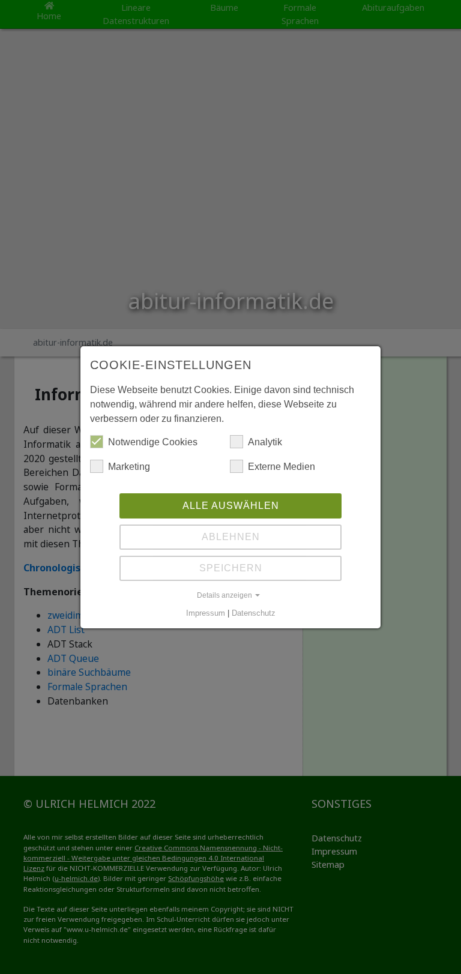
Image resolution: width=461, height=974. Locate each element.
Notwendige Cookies (152, 442)
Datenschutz (254, 613)
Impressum (205, 613)
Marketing (129, 466)
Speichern (230, 568)
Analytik (265, 442)
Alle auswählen (230, 506)
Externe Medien (281, 466)
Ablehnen (231, 537)
